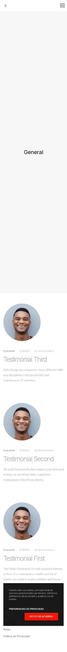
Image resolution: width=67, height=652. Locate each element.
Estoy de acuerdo (41, 616)
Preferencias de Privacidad (26, 609)
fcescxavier (9, 351)
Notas (6, 629)
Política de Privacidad (16, 636)
